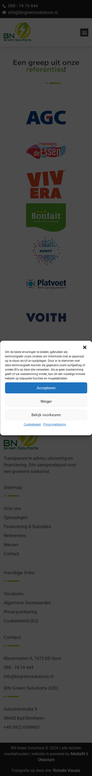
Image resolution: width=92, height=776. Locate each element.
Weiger (46, 401)
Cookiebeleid (32, 424)
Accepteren (46, 388)
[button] (84, 346)
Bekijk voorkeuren (46, 415)
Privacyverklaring (54, 424)
